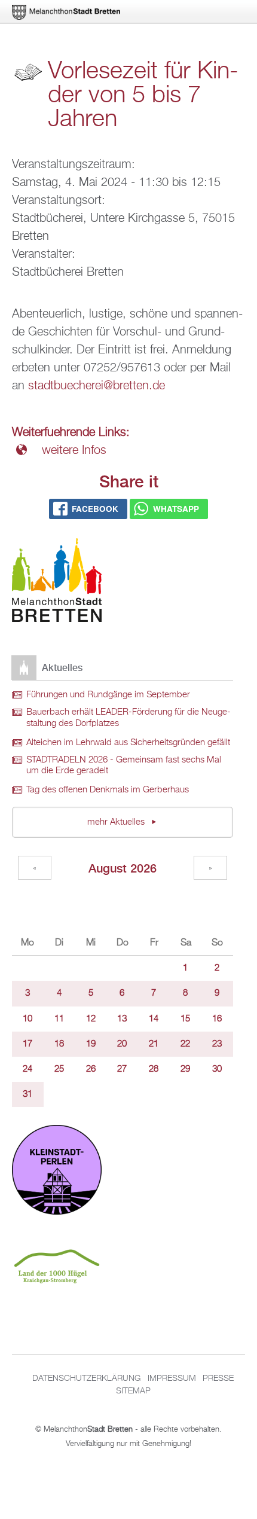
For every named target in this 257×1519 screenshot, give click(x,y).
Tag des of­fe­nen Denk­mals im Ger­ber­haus (107, 790)
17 (27, 1044)
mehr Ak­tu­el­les (117, 822)
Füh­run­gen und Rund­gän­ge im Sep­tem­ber (108, 695)
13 (122, 1019)
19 (91, 1044)
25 (59, 1069)
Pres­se (218, 1378)
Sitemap (133, 1391)
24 (27, 1069)
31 (27, 1094)
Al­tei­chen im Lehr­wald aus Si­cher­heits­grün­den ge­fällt (128, 743)
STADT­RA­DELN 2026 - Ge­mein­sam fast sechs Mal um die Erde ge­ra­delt (123, 766)
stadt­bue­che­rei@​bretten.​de (96, 386)
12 (91, 1019)
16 (217, 1019)
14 (153, 1019)
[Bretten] (67, 12)
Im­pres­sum (172, 1378)
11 (59, 1019)
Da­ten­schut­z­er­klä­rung (86, 1378)
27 (122, 1069)
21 (153, 1044)
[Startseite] (57, 582)
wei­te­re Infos (74, 450)
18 (59, 1044)
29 (185, 1069)
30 (217, 1069)
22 (185, 1044)
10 (27, 1019)
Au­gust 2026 (122, 868)
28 (153, 1069)
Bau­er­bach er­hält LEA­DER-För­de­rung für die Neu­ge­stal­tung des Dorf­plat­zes (128, 718)
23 (217, 1044)
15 (185, 1019)
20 (122, 1044)
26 (91, 1069)
